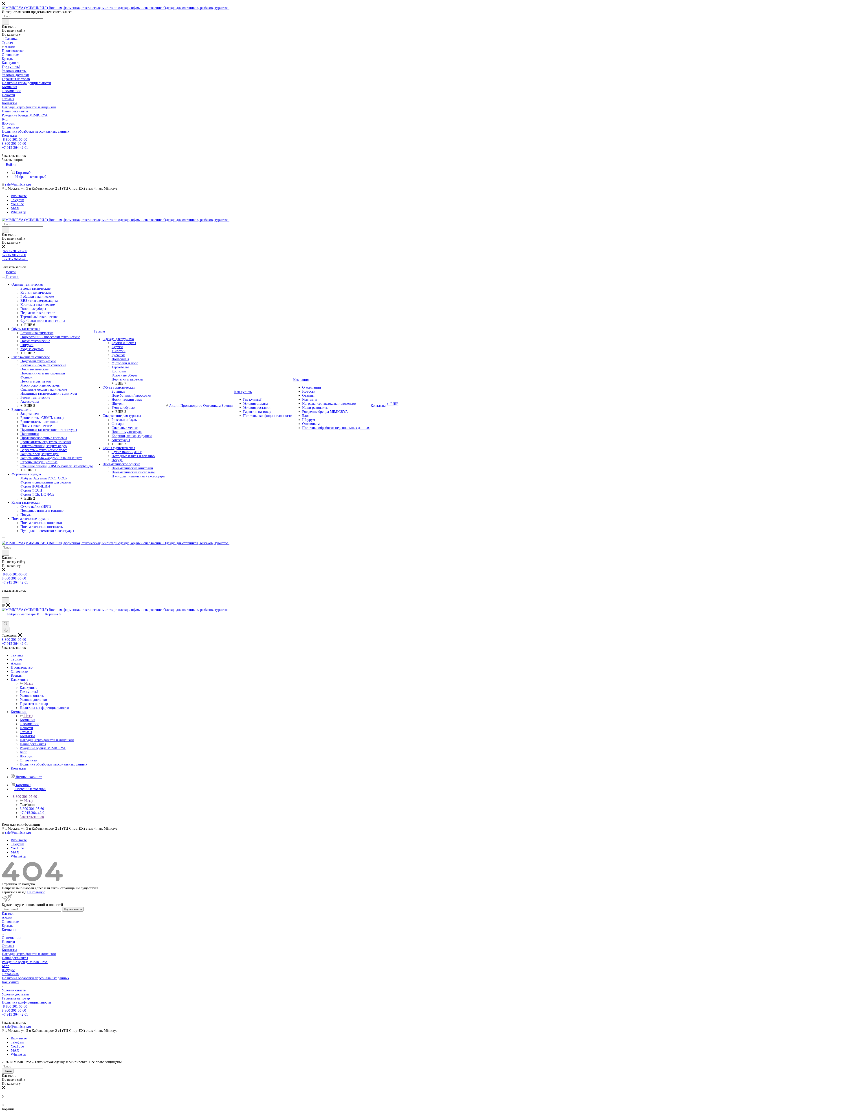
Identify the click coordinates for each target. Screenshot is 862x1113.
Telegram (17, 200)
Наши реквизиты (15, 958)
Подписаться (73, 909)
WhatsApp (18, 212)
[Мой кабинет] (4, 595)
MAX (15, 208)
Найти (8, 1071)
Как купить (28, 687)
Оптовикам (10, 921)
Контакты (9, 950)
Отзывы (8, 946)
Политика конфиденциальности (26, 1002)
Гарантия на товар (16, 998)
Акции (7, 917)
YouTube (17, 204)
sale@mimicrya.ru (18, 184)
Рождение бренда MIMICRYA (25, 962)
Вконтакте (19, 196)
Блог (5, 966)
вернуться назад (14, 892)
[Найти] (5, 21)
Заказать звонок (32, 817)
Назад (28, 683)
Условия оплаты (14, 990)
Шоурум (8, 970)
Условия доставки (15, 994)
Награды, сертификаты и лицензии (29, 954)
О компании (11, 938)
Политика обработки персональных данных (35, 978)
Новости (8, 942)
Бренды (7, 925)
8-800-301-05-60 (15, 139)
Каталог (8, 913)
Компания (27, 720)
